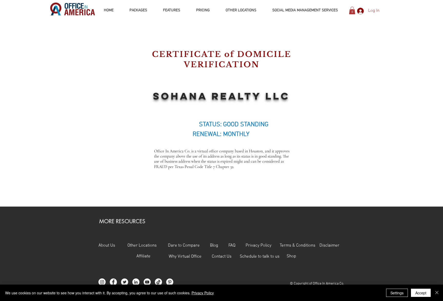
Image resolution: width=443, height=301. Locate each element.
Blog (214, 245)
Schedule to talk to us (259, 256)
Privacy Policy (263, 245)
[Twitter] (124, 282)
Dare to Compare (184, 245)
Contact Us (226, 256)
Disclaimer (329, 245)
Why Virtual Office (185, 256)
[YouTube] (147, 282)
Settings (397, 292)
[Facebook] (113, 282)
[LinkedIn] (135, 282)
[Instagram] (102, 282)
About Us (106, 245)
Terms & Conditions (298, 245)
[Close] (437, 293)
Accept (420, 292)
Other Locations (142, 245)
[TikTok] (158, 282)
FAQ (237, 245)
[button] (352, 10)
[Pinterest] (169, 282)
